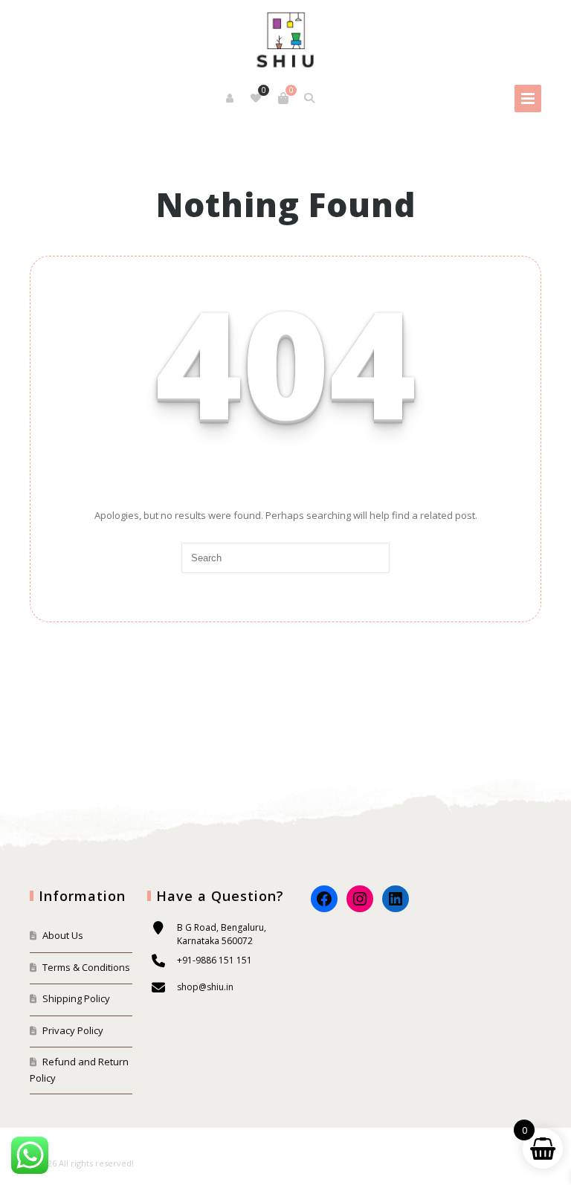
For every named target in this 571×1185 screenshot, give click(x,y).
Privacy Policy (72, 1030)
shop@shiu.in (205, 987)
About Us (62, 935)
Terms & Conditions (86, 967)
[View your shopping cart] (283, 98)
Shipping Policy (76, 998)
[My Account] (231, 98)
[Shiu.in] (285, 38)
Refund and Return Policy (79, 1070)
